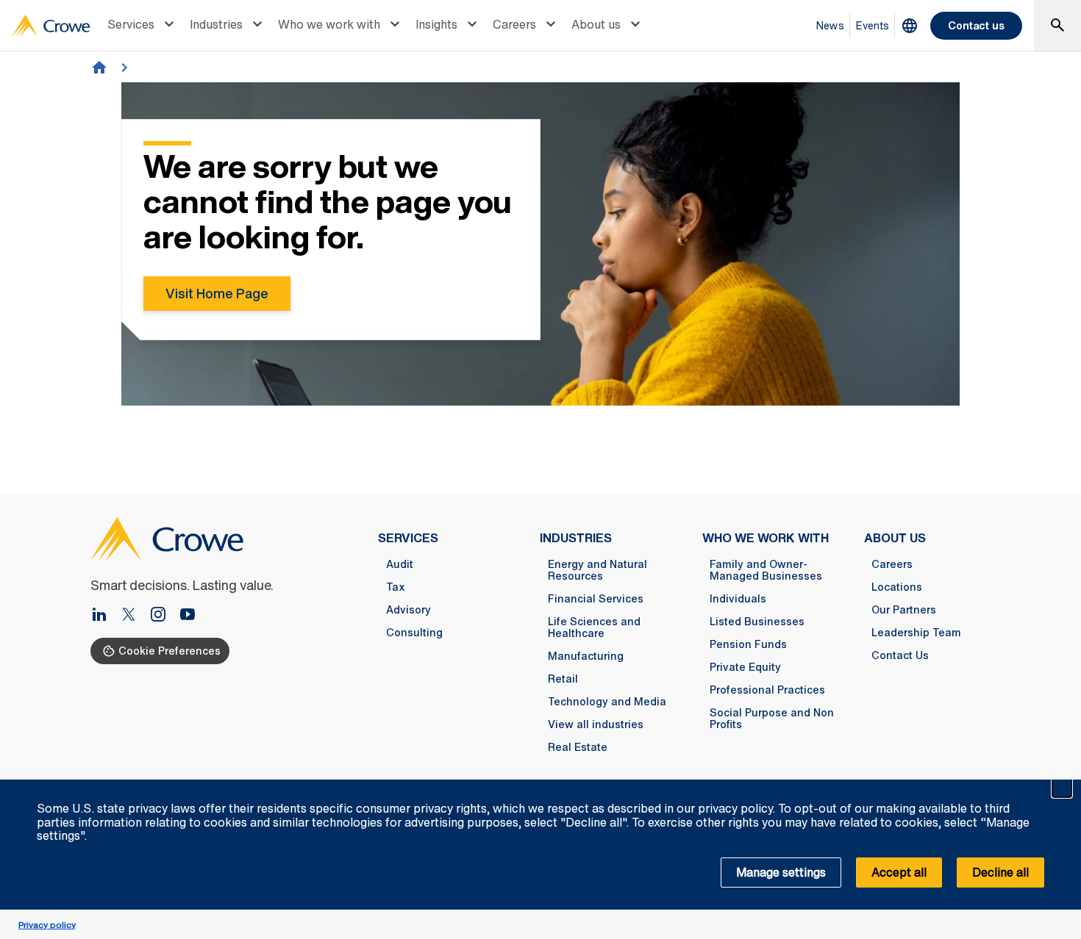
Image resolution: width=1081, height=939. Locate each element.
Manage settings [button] (781, 872)
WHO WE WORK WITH (765, 538)
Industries (216, 24)
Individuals (738, 599)
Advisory (408, 610)
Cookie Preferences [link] (169, 650)
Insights (436, 24)
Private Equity (745, 667)
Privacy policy (47, 924)
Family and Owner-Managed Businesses (766, 570)
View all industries (595, 724)
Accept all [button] (899, 872)
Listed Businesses (757, 621)
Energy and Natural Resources (597, 570)
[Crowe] (51, 26)
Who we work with (329, 24)
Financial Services (595, 599)
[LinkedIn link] (105, 615)
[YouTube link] (187, 615)
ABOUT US (895, 538)
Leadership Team (916, 632)
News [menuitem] (830, 25)
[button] (1061, 787)
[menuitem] (142, 25)
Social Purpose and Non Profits (772, 718)
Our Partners (903, 610)
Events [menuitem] (872, 25)
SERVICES (408, 538)
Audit (399, 564)
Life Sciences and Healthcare (594, 627)
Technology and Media (607, 702)
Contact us (976, 25)
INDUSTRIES (576, 538)
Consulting (414, 632)
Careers (514, 24)
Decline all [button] (1000, 872)
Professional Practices (767, 690)
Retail (563, 679)
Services (130, 24)
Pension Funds (748, 644)
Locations (896, 587)
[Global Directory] (909, 25)
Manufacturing (586, 656)
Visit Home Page (216, 293)
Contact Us (900, 655)
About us (596, 24)
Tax (395, 587)
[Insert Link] (134, 615)
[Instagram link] (164, 615)
